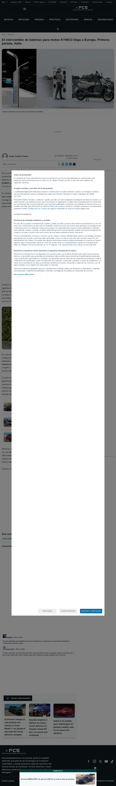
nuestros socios (47, 236)
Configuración (68, 611)
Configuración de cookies (37, 209)
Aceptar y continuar (91, 611)
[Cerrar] (95, 768)
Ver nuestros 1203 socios (24, 274)
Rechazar (47, 611)
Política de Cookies (56, 206)
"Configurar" (53, 245)
